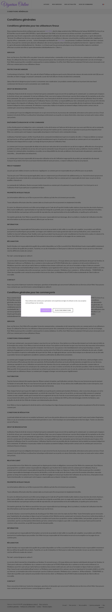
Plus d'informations (63, 310)
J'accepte (46, 310)
